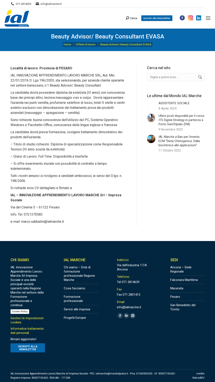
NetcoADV (199, 377)
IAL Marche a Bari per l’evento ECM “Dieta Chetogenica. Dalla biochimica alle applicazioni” (179, 141)
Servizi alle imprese (77, 309)
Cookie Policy (20, 311)
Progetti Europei (75, 318)
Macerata (176, 288)
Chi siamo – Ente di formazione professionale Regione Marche (79, 273)
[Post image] (151, 105)
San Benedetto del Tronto (182, 307)
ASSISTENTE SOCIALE (174, 103)
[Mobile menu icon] (208, 18)
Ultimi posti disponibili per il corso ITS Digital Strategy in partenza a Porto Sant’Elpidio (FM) (182, 120)
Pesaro (175, 297)
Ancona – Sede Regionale (180, 269)
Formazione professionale (73, 299)
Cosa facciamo (74, 288)
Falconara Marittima (184, 280)
